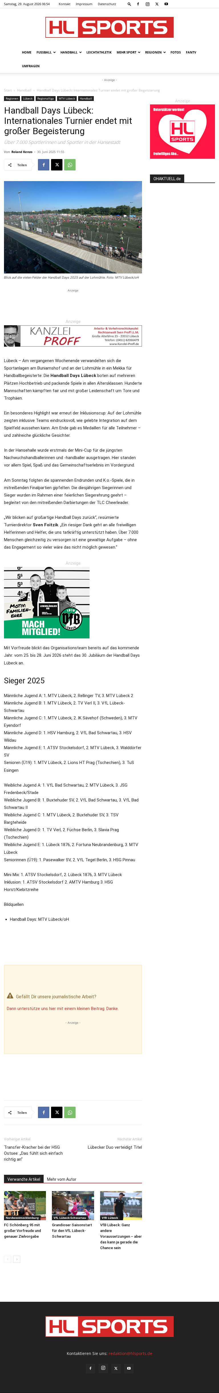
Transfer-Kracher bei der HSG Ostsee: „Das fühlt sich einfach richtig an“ (33, 1153)
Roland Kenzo (22, 152)
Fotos (176, 52)
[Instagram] (147, 4)
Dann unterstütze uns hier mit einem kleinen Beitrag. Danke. (63, 1008)
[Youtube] (166, 4)
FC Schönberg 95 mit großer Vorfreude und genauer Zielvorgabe (22, 1231)
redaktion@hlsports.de (130, 1353)
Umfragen (31, 66)
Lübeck (28, 98)
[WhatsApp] (70, 164)
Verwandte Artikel (23, 1179)
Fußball (44, 52)
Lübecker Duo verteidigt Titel (115, 1147)
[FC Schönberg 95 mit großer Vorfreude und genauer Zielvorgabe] (25, 1205)
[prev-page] (7, 1259)
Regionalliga (45, 98)
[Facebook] (138, 4)
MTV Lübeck (67, 98)
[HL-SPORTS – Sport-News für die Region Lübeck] (109, 27)
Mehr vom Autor (61, 1179)
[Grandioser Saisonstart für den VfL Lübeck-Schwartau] (73, 1205)
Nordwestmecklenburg (22, 1218)
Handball (69, 52)
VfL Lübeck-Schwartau (70, 1218)
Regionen (153, 52)
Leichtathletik (98, 52)
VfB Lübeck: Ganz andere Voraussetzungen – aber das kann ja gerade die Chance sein (121, 1236)
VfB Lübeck (110, 1218)
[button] (129, 4)
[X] (157, 4)
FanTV (191, 52)
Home (26, 52)
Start (8, 90)
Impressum (84, 4)
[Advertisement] (73, 302)
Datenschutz (107, 4)
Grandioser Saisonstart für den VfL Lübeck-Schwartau (72, 1231)
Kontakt (64, 4)
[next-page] (16, 1259)
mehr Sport (126, 52)
